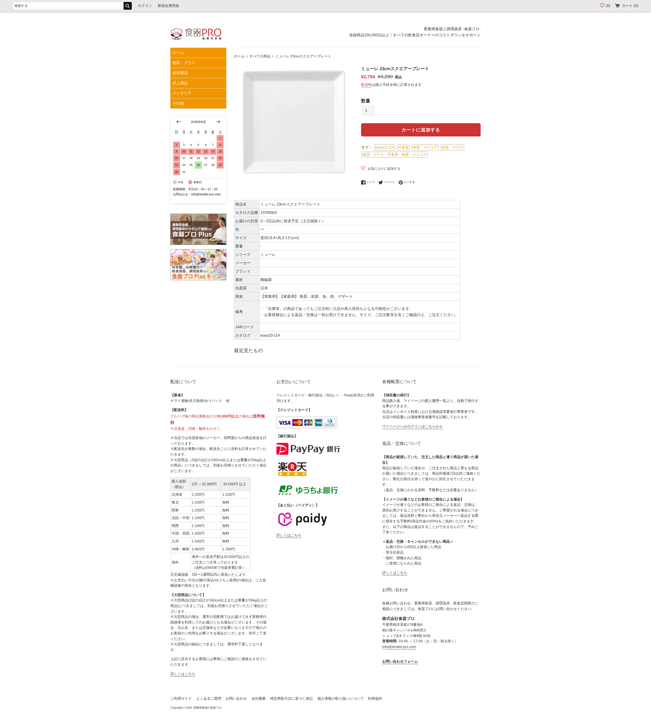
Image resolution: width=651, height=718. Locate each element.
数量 (365, 100)
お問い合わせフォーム (400, 661)
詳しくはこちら (182, 674)
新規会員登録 (168, 6)
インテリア (181, 93)
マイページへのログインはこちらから (412, 426)
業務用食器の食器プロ (207, 707)
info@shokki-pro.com (399, 647)
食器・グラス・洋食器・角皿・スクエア (395, 155)
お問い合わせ (236, 698)
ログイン (145, 6)
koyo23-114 (384, 147)
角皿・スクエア (425, 147)
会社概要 (258, 698)
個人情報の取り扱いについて (340, 698)
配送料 (366, 85)
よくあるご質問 (208, 698)
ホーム (178, 52)
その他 (178, 103)
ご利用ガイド (181, 698)
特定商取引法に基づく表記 (291, 698)
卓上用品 (180, 83)
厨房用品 (180, 73)
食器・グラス (183, 62)
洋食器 (403, 147)
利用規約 (375, 698)
